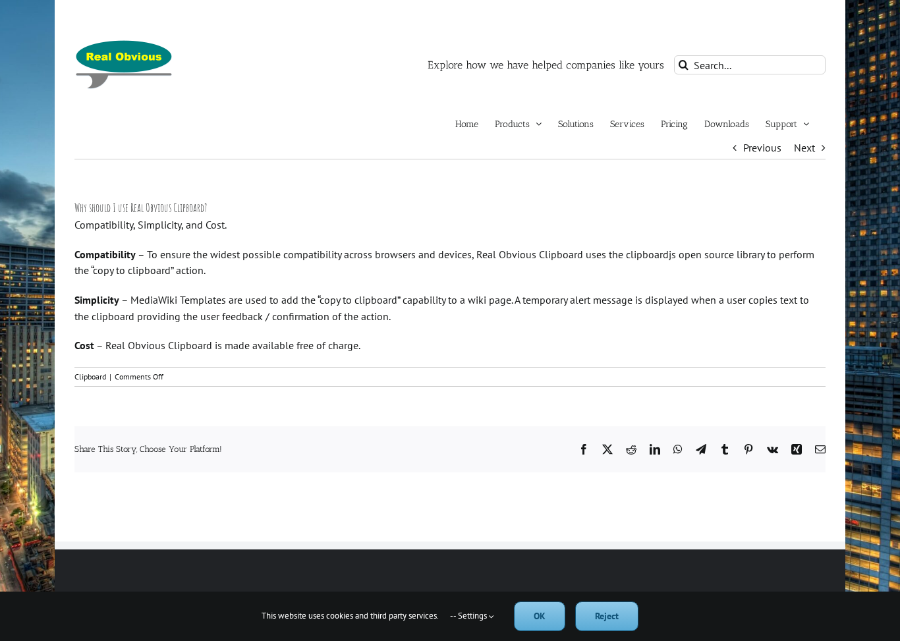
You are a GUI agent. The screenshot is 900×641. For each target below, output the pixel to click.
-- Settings (469, 615)
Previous (762, 147)
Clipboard (90, 376)
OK (540, 616)
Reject (607, 616)
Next (804, 147)
